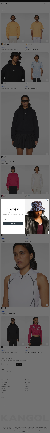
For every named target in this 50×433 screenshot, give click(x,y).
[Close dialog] (47, 200)
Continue (13, 223)
